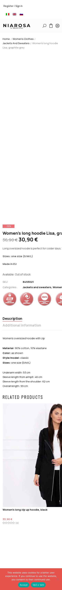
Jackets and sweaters (16, 43)
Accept (24, 584)
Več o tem (38, 584)
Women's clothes (23, 39)
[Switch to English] (14, 14)
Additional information (22, 325)
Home (6, 39)
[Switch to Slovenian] (21, 14)
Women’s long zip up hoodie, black (25, 509)
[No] (57, 579)
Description (12, 318)
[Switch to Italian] (7, 14)
